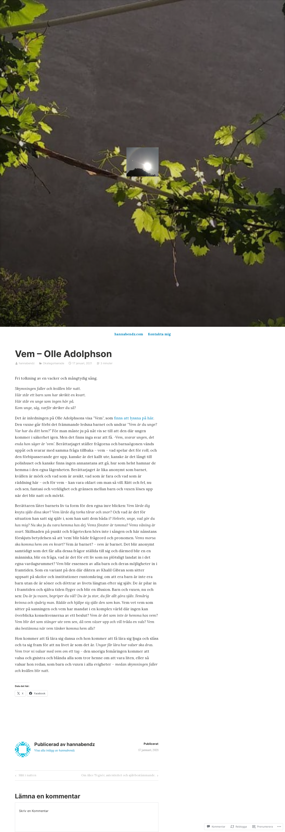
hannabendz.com (128, 334)
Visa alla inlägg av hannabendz (54, 750)
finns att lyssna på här (133, 418)
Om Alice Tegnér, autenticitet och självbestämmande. (118, 776)
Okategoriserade (53, 363)
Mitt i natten (25, 776)
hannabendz (27, 363)
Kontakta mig (159, 334)
